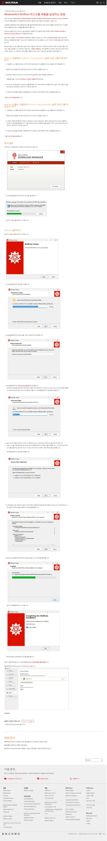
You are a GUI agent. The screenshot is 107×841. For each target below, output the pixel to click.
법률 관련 (82, 834)
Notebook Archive (29, 818)
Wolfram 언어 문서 (50, 793)
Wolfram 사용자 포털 (27, 79)
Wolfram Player (7, 819)
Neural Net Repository (30, 806)
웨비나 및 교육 (49, 796)
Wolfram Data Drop (70, 812)
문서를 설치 (14, 97)
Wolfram (74, 834)
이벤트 (88, 823)
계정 (87, 798)
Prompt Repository (29, 809)
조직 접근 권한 (90, 801)
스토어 (88, 790)
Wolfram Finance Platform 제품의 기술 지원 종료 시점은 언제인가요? (27, 748)
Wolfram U (48, 790)
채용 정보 (89, 818)
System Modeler (7, 801)
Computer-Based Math (71, 800)
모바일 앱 (6, 812)
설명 (51, 92)
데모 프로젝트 (69, 809)
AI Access (5, 796)
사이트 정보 (57, 40)
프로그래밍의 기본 (50, 807)
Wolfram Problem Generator (73, 793)
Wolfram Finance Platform (60, 18)
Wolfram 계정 (24, 38)
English (7, 713)
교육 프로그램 (49, 798)
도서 (46, 814)
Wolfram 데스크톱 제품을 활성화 (33, 662)
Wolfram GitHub (28, 820)
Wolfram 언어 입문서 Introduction (51, 803)
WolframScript (21, 386)
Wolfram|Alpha (69, 790)
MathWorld (68, 814)
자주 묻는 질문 (90, 805)
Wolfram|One (47, 18)
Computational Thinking (72, 802)
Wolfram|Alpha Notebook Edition (32, 18)
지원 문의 (89, 808)
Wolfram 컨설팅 (28, 790)
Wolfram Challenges (71, 796)
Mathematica (17, 18)
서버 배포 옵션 (7, 827)
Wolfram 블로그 (49, 820)
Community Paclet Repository (32, 804)
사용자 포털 (34, 49)
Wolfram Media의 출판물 (72, 819)
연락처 (88, 821)
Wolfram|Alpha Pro (8, 809)
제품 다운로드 (90, 793)
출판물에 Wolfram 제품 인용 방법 (15, 745)
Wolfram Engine (7, 816)
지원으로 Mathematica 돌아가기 (15, 11)
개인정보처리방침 (92, 834)
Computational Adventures (72, 805)
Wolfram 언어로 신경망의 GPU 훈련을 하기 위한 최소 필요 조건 (25, 742)
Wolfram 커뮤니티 (50, 818)
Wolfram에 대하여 (91, 816)
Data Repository (28, 799)
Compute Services (8, 798)
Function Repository (29, 801)
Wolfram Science (70, 817)
